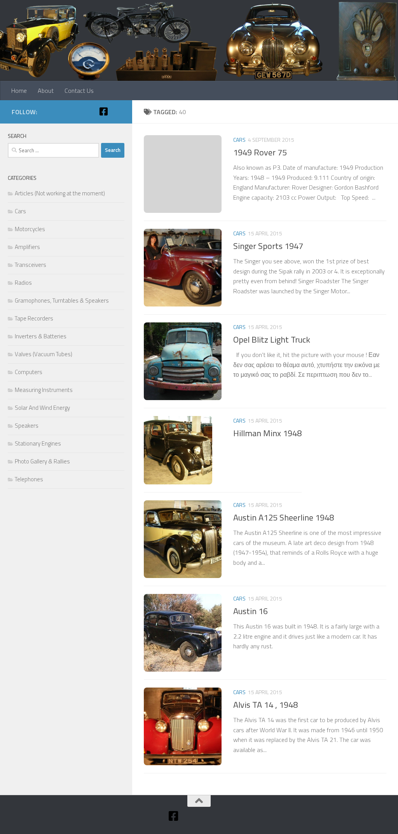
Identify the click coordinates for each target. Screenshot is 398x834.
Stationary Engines (38, 443)
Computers (28, 371)
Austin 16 (250, 611)
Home (19, 90)
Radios (23, 282)
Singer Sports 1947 (268, 245)
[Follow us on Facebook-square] (103, 111)
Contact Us (79, 90)
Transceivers (30, 264)
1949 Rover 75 (260, 152)
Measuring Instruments (44, 389)
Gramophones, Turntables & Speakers (62, 300)
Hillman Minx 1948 (267, 433)
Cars (239, 140)
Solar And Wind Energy (42, 407)
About (46, 90)
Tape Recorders (34, 318)
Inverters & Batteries (40, 336)
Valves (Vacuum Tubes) (43, 354)
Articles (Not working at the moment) (60, 193)
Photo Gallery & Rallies (42, 461)
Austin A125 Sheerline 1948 (283, 517)
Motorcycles (30, 229)
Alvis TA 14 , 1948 (265, 704)
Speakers (26, 425)
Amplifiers (27, 246)
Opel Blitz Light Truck (271, 339)
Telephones (29, 479)
